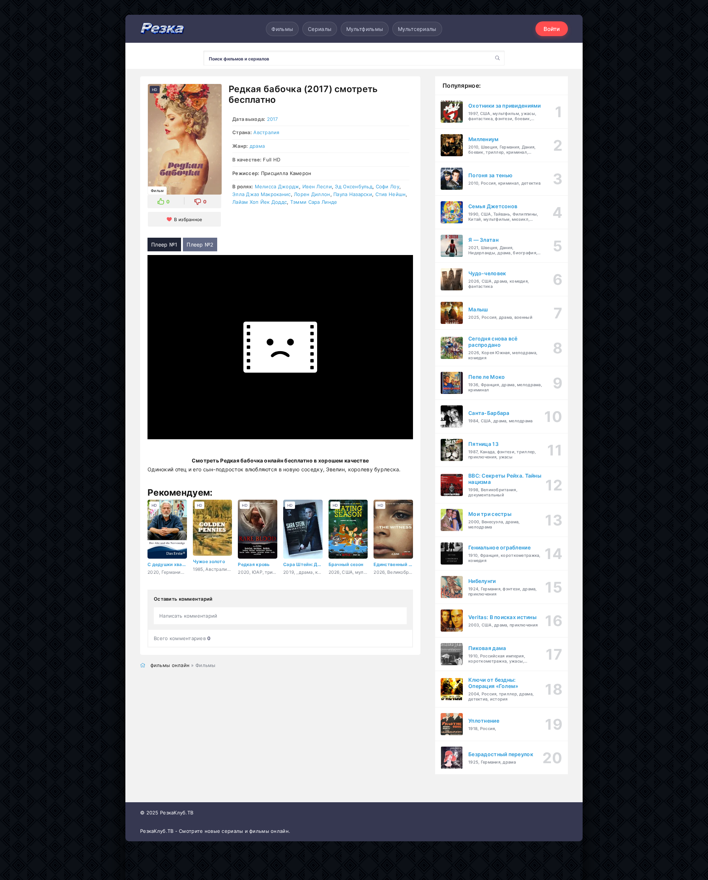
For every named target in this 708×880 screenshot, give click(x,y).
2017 (272, 119)
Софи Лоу (387, 186)
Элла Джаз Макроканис (261, 194)
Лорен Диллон (312, 194)
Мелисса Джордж (277, 186)
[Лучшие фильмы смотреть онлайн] (162, 29)
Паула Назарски (352, 194)
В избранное (188, 219)
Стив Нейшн (390, 194)
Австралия (266, 132)
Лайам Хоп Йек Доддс (259, 202)
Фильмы (282, 29)
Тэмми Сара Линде (313, 202)
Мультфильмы (364, 29)
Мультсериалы (417, 29)
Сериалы (320, 29)
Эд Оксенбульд (353, 186)
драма (257, 146)
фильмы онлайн (170, 665)
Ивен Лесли (317, 186)
